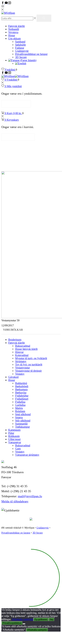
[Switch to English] (20, 63)
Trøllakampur (22, 426)
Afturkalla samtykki (22, 619)
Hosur (11, 35)
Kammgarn (14, 429)
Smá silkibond (23, 414)
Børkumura (21, 389)
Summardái (21, 423)
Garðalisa (20, 404)
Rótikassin (14, 436)
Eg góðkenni (41, 619)
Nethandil (13, 29)
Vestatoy (19, 373)
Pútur (11, 433)
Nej (51, 619)
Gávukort (13, 376)
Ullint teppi (14, 439)
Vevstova (13, 32)
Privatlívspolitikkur (12, 623)
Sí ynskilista (16, 103)
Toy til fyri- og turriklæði (28, 364)
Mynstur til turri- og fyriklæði (31, 358)
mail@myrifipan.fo (30, 496)
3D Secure (21, 57)
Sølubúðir (20, 44)
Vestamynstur (22, 367)
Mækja (19, 408)
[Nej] (24, 623)
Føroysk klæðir (16, 26)
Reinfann (20, 411)
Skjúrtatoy (20, 361)
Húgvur (19, 352)
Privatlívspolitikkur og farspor (31, 54)
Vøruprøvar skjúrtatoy (27, 454)
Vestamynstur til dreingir (28, 370)
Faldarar (19, 47)
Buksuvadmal (22, 345)
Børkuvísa (20, 392)
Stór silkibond (22, 420)
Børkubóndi (21, 386)
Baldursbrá (21, 383)
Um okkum (14, 38)
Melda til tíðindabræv (14, 501)
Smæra (19, 417)
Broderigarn (14, 339)
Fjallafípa (20, 401)
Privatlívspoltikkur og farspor (15, 532)
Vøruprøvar (14, 442)
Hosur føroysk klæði (26, 348)
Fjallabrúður (21, 395)
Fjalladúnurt (21, 398)
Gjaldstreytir (22, 50)
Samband (20, 41)
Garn (18, 448)
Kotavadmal (21, 355)
